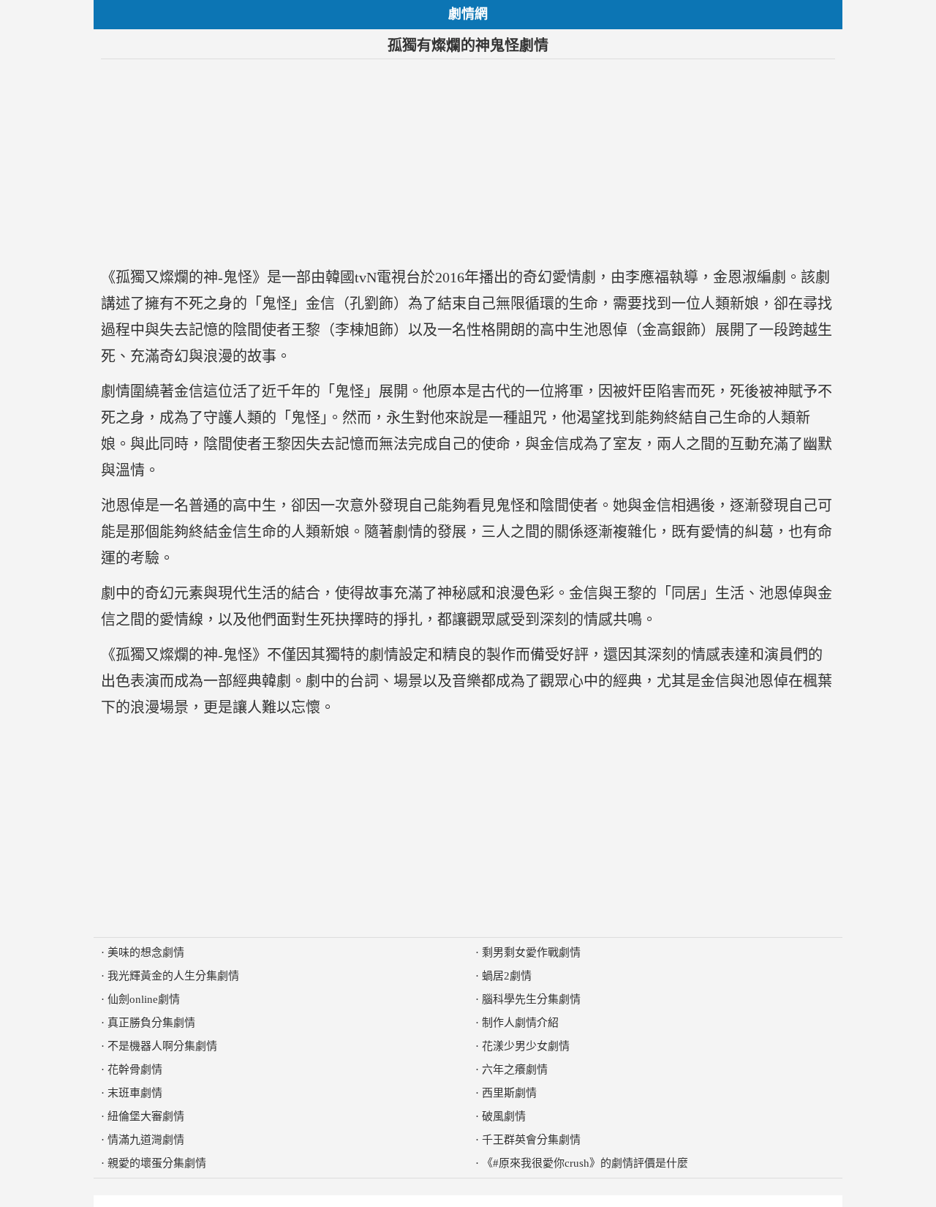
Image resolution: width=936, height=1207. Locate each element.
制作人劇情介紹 (520, 1023)
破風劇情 (504, 1116)
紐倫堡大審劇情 (145, 1116)
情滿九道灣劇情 (145, 1140)
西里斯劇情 (509, 1093)
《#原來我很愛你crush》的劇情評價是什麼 (585, 1163)
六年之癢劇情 (515, 1069)
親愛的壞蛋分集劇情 (156, 1163)
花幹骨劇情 (134, 1069)
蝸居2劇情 (507, 976)
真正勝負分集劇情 (151, 1023)
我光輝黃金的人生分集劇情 (173, 976)
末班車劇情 (134, 1093)
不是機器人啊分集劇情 (162, 1046)
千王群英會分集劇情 (531, 1140)
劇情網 (468, 14)
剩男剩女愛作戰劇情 (531, 952)
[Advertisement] (468, 161)
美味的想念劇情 (145, 952)
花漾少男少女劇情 (526, 1046)
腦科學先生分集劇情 (531, 999)
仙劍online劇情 (143, 999)
